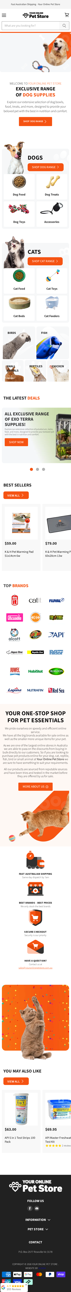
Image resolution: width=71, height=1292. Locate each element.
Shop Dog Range (33, 121)
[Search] (64, 25)
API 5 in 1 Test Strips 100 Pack (20, 1140)
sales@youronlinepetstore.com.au (35, 967)
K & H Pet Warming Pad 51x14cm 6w (19, 554)
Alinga (42, 1268)
